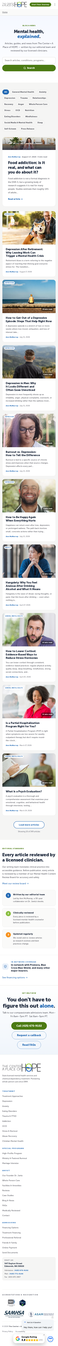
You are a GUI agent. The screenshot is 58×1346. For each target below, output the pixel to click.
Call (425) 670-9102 (29, 1025)
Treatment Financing (11, 1233)
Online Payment (9, 1247)
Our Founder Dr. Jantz (12, 1175)
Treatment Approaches (12, 1096)
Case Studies (8, 1195)
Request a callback (29, 1035)
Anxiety (5, 1106)
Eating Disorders (9, 1111)
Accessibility (20, 1331)
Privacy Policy (7, 1331)
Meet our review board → (15, 883)
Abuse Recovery (9, 1136)
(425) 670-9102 (21, 1270)
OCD (4, 1126)
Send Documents (10, 1252)
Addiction (6, 1121)
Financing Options (10, 1227)
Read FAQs (29, 1044)
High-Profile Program (12, 1153)
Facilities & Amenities (11, 1185)
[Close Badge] (44, 1334)
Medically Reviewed (11, 1210)
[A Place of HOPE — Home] (14, 4)
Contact (6, 1215)
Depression (7, 1101)
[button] (55, 4)
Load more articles (29, 825)
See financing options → (15, 977)
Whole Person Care (11, 1180)
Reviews (6, 1190)
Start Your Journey (40, 5)
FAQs (4, 1205)
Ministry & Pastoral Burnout (14, 1158)
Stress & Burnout (9, 1131)
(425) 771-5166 (16, 1274)
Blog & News (8, 1200)
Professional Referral (11, 1237)
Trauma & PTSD (9, 1116)
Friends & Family (9, 1243)
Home (4, 12)
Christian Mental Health (12, 1141)
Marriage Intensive (10, 1163)
